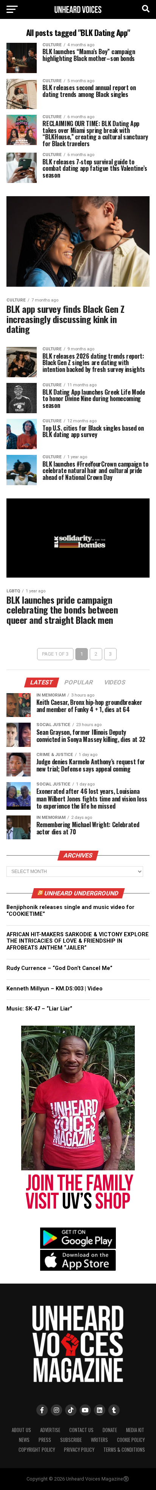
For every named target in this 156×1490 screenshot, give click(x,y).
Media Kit (135, 1430)
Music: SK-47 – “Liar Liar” (39, 1009)
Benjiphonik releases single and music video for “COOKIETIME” (70, 910)
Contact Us (81, 1430)
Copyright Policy (37, 1449)
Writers (99, 1439)
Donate (110, 1430)
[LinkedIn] (99, 1410)
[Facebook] (42, 1410)
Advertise (50, 1430)
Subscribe (71, 1439)
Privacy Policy (79, 1449)
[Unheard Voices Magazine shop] (78, 1213)
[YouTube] (85, 1410)
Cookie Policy (131, 1439)
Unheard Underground (81, 893)
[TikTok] (70, 1410)
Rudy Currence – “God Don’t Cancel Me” (59, 968)
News (24, 1439)
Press (45, 1439)
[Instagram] (56, 1410)
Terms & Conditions (124, 1449)
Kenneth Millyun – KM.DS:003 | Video (54, 989)
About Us (21, 1430)
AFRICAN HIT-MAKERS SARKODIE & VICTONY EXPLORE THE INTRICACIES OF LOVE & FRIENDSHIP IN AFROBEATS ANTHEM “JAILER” (77, 941)
